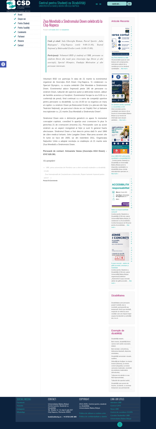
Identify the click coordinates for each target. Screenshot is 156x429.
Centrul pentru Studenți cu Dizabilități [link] (62, 2)
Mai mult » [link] (124, 69)
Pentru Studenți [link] (23, 23)
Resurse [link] (21, 40)
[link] (3, 64)
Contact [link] (21, 45)
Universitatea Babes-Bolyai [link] (120, 419)
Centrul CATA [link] (115, 406)
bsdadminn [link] (65, 30)
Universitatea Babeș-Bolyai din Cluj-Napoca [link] (59, 5)
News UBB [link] (114, 409)
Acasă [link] (20, 14)
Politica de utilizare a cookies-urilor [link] (92, 413)
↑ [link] (120, 424)
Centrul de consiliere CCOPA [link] (121, 412)
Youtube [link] (20, 406)
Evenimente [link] (22, 32)
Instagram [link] (21, 409)
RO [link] (97, 4)
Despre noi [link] (22, 18)
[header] (62, 3)
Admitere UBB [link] (115, 402)
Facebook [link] (20, 402)
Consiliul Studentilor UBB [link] (120, 415)
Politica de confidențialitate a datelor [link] (93, 417)
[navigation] (125, 4)
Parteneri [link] (21, 36)
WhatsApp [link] (21, 412)
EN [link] (100, 4)
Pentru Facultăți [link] (23, 27)
